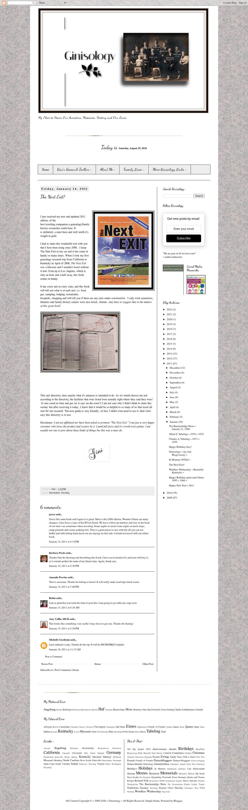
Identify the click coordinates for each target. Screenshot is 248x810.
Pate (111, 731)
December (175, 367)
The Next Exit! (176, 464)
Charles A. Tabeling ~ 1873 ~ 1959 (184, 440)
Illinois (67, 757)
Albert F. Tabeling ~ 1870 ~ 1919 (186, 434)
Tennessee (83, 764)
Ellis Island (89, 753)
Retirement (153, 780)
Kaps (122, 709)
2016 (170, 339)
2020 (170, 319)
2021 (170, 314)
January (174, 422)
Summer (201, 780)
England (100, 753)
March (173, 412)
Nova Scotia (85, 760)
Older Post (148, 664)
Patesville (96, 760)
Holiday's (132, 768)
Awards (172, 749)
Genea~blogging (198, 760)
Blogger (178, 800)
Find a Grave (189, 756)
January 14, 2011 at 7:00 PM (64, 586)
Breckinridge (88, 748)
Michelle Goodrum (59, 639)
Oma (144, 709)
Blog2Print (200, 749)
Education (139, 757)
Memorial (154, 773)
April (173, 407)
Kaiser (116, 709)
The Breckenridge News (152, 784)
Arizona (47, 748)
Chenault (74, 726)
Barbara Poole (57, 553)
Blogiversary (132, 753)
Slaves (143, 731)
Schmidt (199, 709)
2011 (170, 363)
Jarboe (47, 731)
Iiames (176, 726)
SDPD (162, 780)
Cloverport (99, 726)
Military (191, 773)
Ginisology (148, 764)
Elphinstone (142, 726)
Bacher (59, 709)
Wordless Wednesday (148, 791)
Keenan (54, 731)
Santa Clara (49, 763)
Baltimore (74, 748)
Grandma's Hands (177, 764)
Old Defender (102, 731)
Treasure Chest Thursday (171, 787)
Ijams (196, 726)
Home (45, 169)
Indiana (74, 757)
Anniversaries (159, 749)
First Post (200, 757)
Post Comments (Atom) (67, 670)
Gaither (169, 726)
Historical (200, 764)
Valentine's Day (191, 788)
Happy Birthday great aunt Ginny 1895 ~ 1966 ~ (186, 479)
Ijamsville (59, 757)
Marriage (131, 773)
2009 (170, 497)
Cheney (82, 726)
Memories (183, 773)
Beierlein (76, 709)
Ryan (131, 731)
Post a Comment (53, 656)
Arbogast (48, 726)
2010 (170, 492)
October (174, 377)
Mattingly (107, 756)
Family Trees (176, 756)
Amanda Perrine (58, 577)
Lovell (76, 731)
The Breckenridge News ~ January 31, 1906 (182, 427)
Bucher (95, 709)
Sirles (137, 731)
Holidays (145, 768)
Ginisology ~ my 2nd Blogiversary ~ (180, 453)
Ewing (165, 756)
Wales (107, 764)
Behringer (67, 709)
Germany (114, 752)
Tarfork (74, 763)
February (175, 416)
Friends (131, 760)
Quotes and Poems (195, 777)
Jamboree (182, 768)
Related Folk (142, 780)
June (172, 397)
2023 (170, 309)
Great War (190, 764)
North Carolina (71, 760)
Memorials (168, 772)
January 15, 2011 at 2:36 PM (64, 628)
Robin (52, 598)
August (174, 387)
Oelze (93, 731)
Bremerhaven (86, 709)
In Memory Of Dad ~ (179, 459)
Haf (101, 709)
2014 (170, 348)
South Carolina (62, 763)
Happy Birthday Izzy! (180, 447)
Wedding (130, 791)
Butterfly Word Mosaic (153, 753)
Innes (202, 726)
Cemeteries (178, 753)
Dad (117, 726)
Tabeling (153, 731)
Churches (131, 757)
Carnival (167, 752)
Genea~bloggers (181, 760)
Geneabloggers (163, 760)
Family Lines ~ (134, 169)
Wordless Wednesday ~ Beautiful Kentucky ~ (186, 471)
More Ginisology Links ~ (170, 169)
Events (156, 756)
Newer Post (47, 664)
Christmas (199, 753)
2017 (170, 334)
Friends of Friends (156, 726)
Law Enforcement (195, 768)
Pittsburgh (118, 731)
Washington (116, 764)
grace (52, 514)
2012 (170, 358)
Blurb (140, 753)
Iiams (182, 726)
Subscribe (184, 238)
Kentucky (65, 731)
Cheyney (89, 726)
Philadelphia (107, 760)
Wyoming (48, 767)
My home (200, 773)
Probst (126, 731)
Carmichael (64, 726)
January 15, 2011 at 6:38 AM (64, 607)
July (172, 392)
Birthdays (186, 748)
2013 (170, 353)
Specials (193, 780)
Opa (149, 709)
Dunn (122, 726)
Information (54, 492)
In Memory (160, 768)
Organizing (156, 777)
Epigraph (148, 757)
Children (188, 753)
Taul (163, 731)
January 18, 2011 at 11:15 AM (65, 649)
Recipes (130, 780)
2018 (170, 329)
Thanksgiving (132, 784)
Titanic (202, 784)
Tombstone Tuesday (138, 787)
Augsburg (50, 709)
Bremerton (117, 748)
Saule (178, 709)
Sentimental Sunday (173, 780)
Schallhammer (188, 709)
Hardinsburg (48, 757)
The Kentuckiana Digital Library (182, 784)
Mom (129, 709)
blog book (166, 791)
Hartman (109, 709)
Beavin (56, 726)
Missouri (85, 731)
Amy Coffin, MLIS (59, 619)
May (172, 402)
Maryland (96, 756)
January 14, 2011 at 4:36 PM (64, 566)
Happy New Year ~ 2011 (181, 485)
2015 (170, 343)
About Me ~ (107, 169)
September (175, 382)
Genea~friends (134, 764)
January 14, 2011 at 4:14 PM (64, 541)
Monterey (137, 709)
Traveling (65, 492)
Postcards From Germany (163, 709)
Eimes (131, 726)
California (52, 752)
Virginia (100, 763)
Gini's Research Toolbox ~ (74, 169)
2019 (170, 324)
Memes (142, 772)
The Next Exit (48, 251)
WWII (202, 788)
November (175, 372)
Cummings (110, 726)
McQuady (117, 757)
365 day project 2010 (139, 749)
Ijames (189, 726)
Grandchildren (161, 764)
